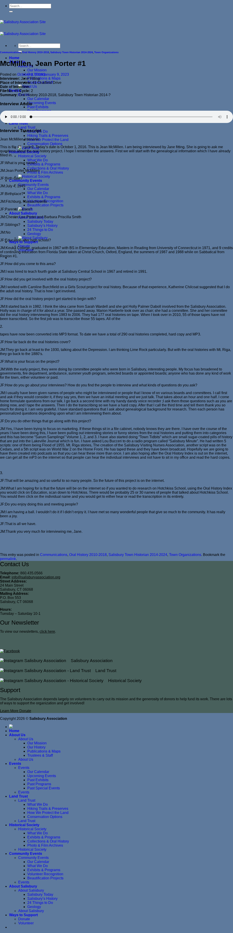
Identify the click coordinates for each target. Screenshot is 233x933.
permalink (8, 559)
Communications (10, 52)
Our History (36, 747)
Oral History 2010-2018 (35, 52)
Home (14, 58)
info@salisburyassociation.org (36, 577)
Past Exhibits (37, 107)
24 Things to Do (40, 230)
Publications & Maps (44, 78)
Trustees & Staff (40, 755)
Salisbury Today (40, 221)
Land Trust (18, 123)
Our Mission (37, 70)
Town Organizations (106, 52)
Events (15, 763)
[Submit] (11, 11)
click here (47, 631)
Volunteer (26, 923)
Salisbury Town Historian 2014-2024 (71, 52)
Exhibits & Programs (43, 164)
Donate (24, 919)
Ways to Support (23, 915)
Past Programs (39, 784)
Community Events (25, 181)
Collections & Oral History (48, 168)
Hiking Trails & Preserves (47, 136)
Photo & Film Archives (45, 172)
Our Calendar (38, 99)
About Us (17, 735)
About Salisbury (23, 213)
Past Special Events (43, 788)
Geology (34, 234)
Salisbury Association (89, 660)
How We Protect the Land (47, 140)
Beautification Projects (45, 205)
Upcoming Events (41, 103)
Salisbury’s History (42, 226)
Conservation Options (44, 144)
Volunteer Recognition (45, 874)
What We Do (37, 160)
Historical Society (32, 156)
